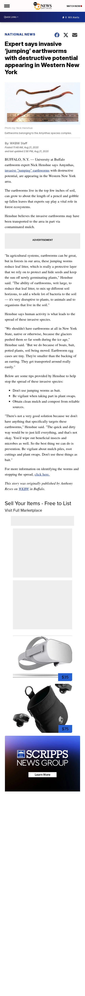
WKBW (24, 488)
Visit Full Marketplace (23, 510)
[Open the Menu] (6, 6)
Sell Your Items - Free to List (38, 503)
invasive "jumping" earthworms (27, 170)
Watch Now (73, 6)
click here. (42, 474)
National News (20, 34)
